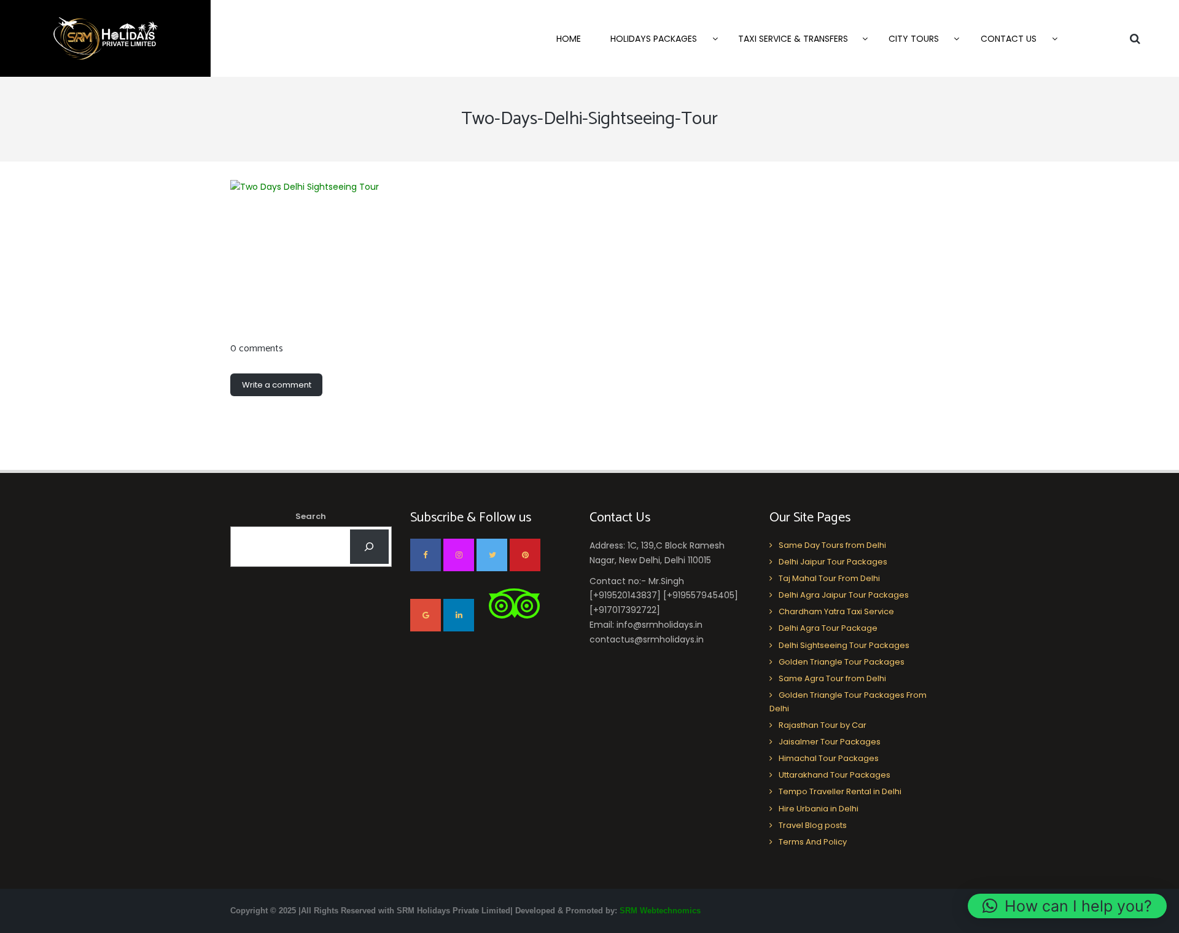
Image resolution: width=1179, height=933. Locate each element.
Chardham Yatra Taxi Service (836, 611)
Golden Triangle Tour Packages (842, 662)
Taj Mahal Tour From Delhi (829, 578)
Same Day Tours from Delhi (832, 545)
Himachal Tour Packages (829, 758)
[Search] (369, 546)
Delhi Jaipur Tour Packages (833, 562)
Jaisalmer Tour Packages (830, 742)
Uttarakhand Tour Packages (834, 775)
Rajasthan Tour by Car (822, 725)
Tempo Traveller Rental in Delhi (840, 791)
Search (310, 516)
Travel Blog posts (813, 825)
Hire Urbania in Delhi (818, 808)
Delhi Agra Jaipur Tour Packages (844, 595)
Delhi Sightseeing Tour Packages (844, 645)
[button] (1067, 906)
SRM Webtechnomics (660, 910)
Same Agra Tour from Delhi (832, 678)
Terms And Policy (813, 842)
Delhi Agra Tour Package (828, 628)
